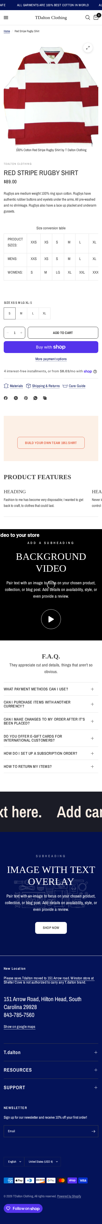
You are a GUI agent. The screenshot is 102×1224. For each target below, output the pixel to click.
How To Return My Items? (28, 766)
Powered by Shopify (69, 1196)
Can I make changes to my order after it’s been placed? (44, 721)
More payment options (51, 359)
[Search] (88, 17)
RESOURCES (18, 1069)
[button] (51, 928)
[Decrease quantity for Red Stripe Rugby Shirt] (7, 332)
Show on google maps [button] (19, 1026)
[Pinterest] (27, 398)
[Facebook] (7, 398)
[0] (95, 17)
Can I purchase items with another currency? (37, 704)
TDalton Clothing (51, 17)
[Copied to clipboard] (46, 398)
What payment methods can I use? (36, 689)
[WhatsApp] (36, 398)
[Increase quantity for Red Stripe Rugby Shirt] (21, 332)
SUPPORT (14, 1087)
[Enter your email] (93, 1131)
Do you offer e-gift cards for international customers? (33, 738)
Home (7, 31)
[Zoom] (88, 47)
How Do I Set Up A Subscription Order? (40, 753)
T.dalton (12, 1052)
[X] (17, 398)
